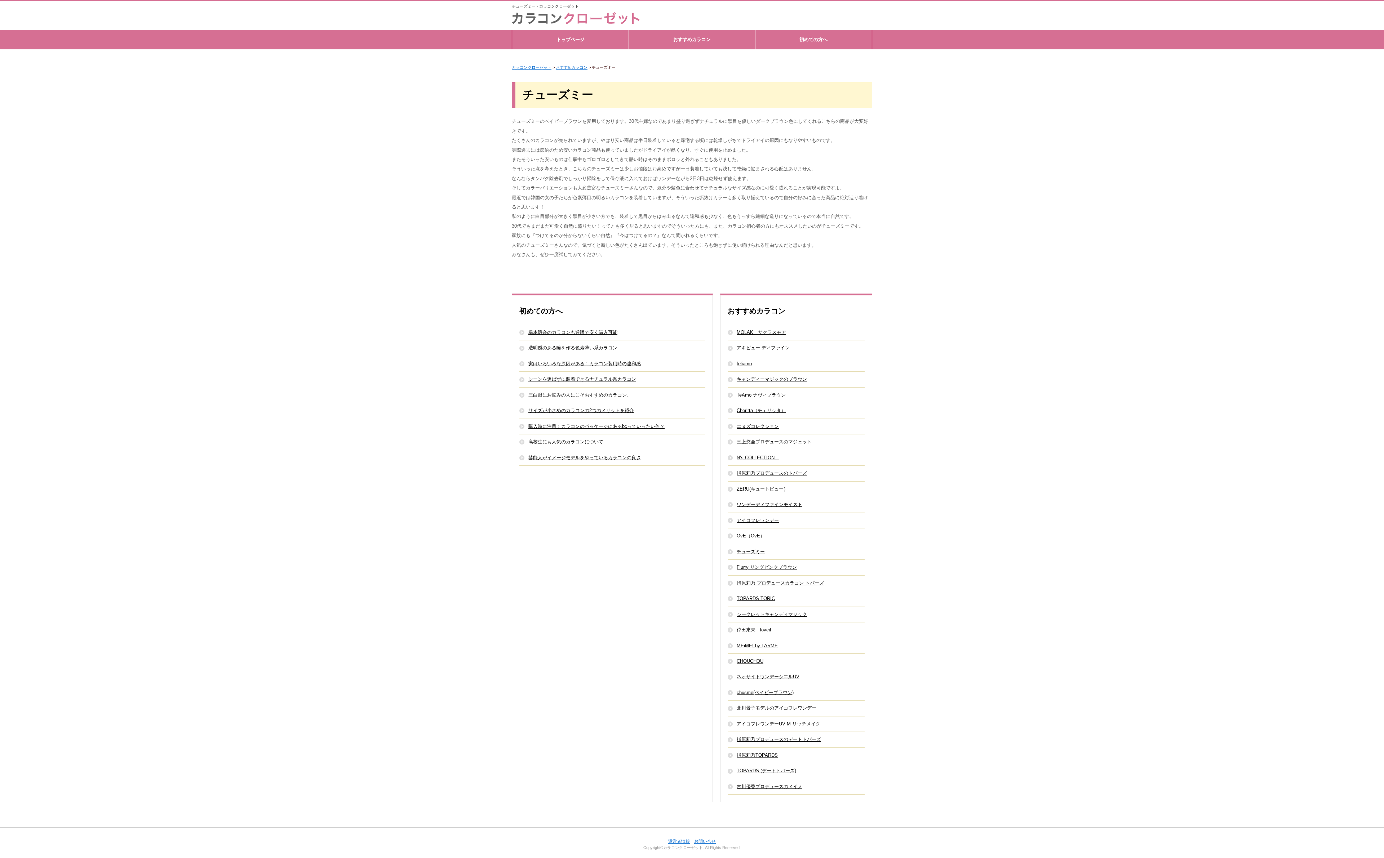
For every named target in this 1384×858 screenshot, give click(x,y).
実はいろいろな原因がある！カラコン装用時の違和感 (584, 363)
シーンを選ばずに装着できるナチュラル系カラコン (582, 379)
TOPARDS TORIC (756, 598)
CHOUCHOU (750, 661)
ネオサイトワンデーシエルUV (768, 676)
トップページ (570, 39)
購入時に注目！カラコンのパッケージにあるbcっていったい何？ (596, 426)
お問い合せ (705, 841)
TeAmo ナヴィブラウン (761, 395)
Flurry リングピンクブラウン (767, 567)
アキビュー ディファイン (763, 347)
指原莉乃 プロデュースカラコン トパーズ (780, 583)
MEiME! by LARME (757, 645)
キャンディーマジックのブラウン (772, 379)
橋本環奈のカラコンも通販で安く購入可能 (572, 332)
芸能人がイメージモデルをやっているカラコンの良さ (584, 457)
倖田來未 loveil (754, 630)
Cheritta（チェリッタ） (761, 410)
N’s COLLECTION (758, 457)
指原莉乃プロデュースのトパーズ (772, 473)
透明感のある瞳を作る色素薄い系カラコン (572, 347)
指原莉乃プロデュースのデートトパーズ (779, 739)
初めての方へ (813, 39)
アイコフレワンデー (758, 520)
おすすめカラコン (692, 39)
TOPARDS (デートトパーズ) (766, 770)
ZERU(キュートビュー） (762, 489)
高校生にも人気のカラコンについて (565, 441)
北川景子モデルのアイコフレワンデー (776, 708)
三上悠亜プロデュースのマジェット (774, 441)
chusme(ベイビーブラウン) (765, 692)
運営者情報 (679, 841)
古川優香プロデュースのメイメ (769, 786)
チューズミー (751, 551)
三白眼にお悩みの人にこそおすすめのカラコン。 (579, 395)
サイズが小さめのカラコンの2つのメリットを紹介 (581, 410)
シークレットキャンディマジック (772, 614)
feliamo (744, 363)
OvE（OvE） (751, 536)
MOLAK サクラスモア (761, 332)
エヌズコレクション (758, 426)
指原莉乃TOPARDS (757, 755)
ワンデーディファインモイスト (769, 504)
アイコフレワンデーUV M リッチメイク (778, 724)
